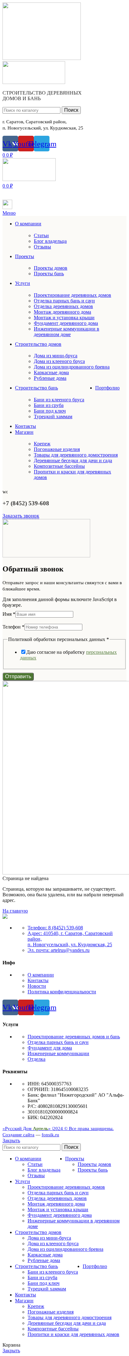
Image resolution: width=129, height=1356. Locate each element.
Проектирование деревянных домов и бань (74, 1036)
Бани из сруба (49, 405)
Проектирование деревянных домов (72, 295)
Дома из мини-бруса (55, 355)
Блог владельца (50, 241)
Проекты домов (50, 268)
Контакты (38, 980)
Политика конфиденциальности (62, 991)
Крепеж (42, 443)
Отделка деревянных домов (63, 306)
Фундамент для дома (50, 1047)
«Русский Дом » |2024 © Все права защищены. (58, 1128)
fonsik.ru (50, 1134)
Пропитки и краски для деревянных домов (73, 1334)
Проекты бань (49, 273)
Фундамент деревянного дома (66, 323)
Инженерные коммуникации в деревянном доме (66, 331)
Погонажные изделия (57, 449)
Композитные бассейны (59, 466)
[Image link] (5, 917)
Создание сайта (18, 1134)
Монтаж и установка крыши (64, 317)
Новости (37, 986)
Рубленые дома (50, 378)
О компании (41, 974)
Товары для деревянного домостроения (76, 455)
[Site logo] (42, 58)
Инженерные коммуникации (58, 1053)
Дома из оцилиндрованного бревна (72, 367)
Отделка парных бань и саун (64, 300)
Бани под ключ (50, 411)
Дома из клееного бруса (59, 361)
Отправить (18, 676)
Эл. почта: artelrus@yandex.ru (59, 950)
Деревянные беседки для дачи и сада (73, 460)
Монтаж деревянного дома (62, 312)
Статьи (41, 235)
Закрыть (11, 1140)
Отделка (36, 1059)
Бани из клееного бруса (59, 399)
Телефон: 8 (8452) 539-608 (55, 927)
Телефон (13, 626)
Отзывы (42, 246)
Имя (9, 614)
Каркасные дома (51, 372)
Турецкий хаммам (53, 416)
